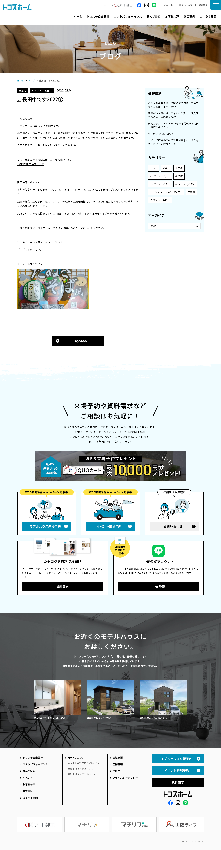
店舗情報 (118, 764)
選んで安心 (154, 16)
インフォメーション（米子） (166, 192)
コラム (153, 168)
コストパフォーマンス (128, 16)
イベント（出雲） (160, 176)
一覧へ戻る (79, 341)
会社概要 (118, 757)
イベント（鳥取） (160, 200)
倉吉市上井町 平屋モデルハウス (84, 763)
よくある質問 (208, 16)
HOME (20, 80)
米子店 (166, 168)
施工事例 (189, 16)
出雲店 (179, 168)
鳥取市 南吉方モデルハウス (81, 774)
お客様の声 (172, 16)
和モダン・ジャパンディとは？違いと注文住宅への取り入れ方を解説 (173, 115)
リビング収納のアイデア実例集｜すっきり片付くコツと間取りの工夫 (173, 142)
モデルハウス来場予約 (45, 526)
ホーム (78, 16)
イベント (168, 5)
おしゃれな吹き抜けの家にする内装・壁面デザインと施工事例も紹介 (173, 104)
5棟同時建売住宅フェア (30, 164)
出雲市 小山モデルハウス (80, 768)
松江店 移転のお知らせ (161, 133)
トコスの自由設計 (98, 16)
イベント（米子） (185, 184)
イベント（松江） (160, 184)
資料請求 (203, 5)
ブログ (31, 80)
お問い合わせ (173, 526)
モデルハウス (185, 5)
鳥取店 (191, 192)
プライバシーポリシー (125, 777)
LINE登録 (158, 586)
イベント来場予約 (109, 526)
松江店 (179, 176)
